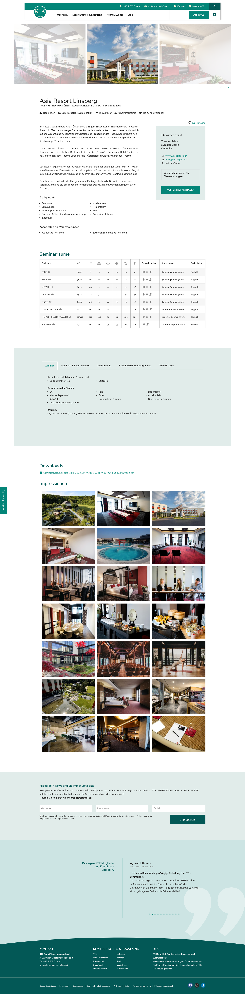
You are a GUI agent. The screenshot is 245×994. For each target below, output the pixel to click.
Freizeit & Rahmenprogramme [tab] (135, 365)
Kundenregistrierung (142, 986)
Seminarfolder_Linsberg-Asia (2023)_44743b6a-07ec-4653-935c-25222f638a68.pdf (88, 472)
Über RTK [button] (62, 14)
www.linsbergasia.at (176, 156)
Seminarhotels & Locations (98, 986)
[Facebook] (190, 985)
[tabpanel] (122, 398)
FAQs (126, 986)
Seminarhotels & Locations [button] (87, 14)
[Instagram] (197, 985)
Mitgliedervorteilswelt (163, 986)
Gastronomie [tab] (104, 365)
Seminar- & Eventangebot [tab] (75, 365)
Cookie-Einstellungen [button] (48, 986)
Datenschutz (78, 986)
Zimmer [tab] (49, 365)
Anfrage (117, 986)
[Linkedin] (203, 985)
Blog (130, 14)
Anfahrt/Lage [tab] (166, 365)
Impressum (64, 986)
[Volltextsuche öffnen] (215, 6)
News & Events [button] (115, 14)
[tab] (180, 174)
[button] (214, 14)
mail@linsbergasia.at (176, 159)
